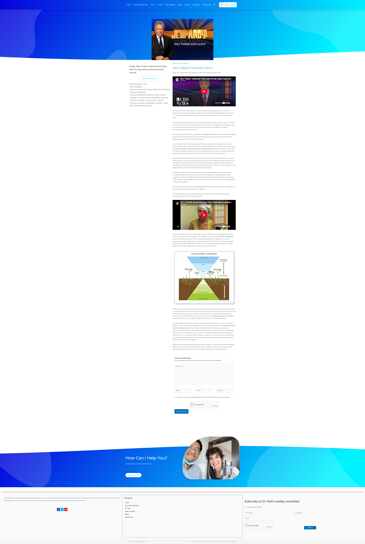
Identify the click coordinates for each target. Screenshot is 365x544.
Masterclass (207, 5)
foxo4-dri (164, 97)
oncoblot (141, 100)
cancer (140, 89)
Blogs (180, 5)
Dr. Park (159, 5)
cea (137, 97)
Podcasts (166, 89)
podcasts (133, 103)
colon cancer (145, 97)
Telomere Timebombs (138, 92)
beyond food (148, 95)
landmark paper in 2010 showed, (223, 316)
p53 (147, 100)
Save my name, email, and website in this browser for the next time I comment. (203, 397)
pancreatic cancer (156, 100)
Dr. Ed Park (155, 97)
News (160, 89)
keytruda (133, 100)
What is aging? (170, 5)
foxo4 (154, 89)
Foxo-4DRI (188, 243)
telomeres (158, 103)
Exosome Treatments (141, 5)
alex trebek (138, 95)
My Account (129, 517)
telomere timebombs (146, 103)
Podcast (187, 5)
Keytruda (200, 187)
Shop (152, 5)
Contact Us (196, 5)
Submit (310, 528)
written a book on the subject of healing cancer (197, 149)
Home (129, 5)
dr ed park (148, 89)
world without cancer (143, 106)
